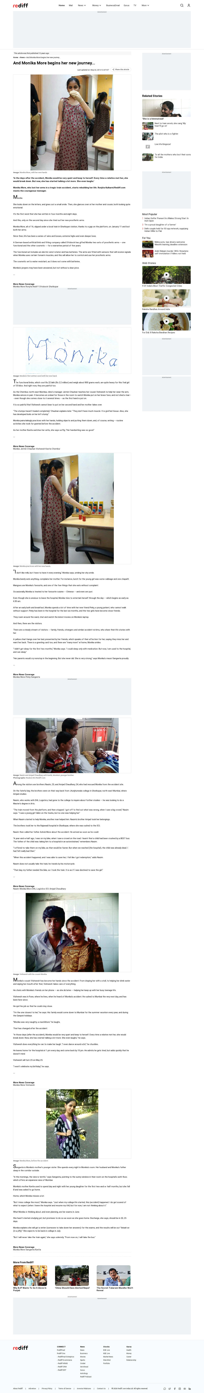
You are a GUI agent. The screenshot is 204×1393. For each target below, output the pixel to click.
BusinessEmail (113, 5)
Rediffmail (61, 1350)
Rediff (35, 286)
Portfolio (106, 1363)
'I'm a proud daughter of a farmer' (160, 224)
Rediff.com (122, 1389)
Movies (83, 1357)
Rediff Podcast (85, 1377)
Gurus (126, 5)
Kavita (48, 449)
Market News (108, 1357)
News (80, 5)
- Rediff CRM (61, 1367)
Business (84, 1353)
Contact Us (101, 1389)
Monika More (19, 286)
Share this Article (122, 70)
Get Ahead (84, 1367)
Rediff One (61, 1353)
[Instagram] (180, 1389)
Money (95, 5)
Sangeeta (35, 677)
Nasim (16, 889)
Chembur (55, 449)
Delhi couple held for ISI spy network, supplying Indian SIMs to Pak (166, 229)
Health (128, 1350)
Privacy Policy (47, 1389)
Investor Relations (84, 1389)
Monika (16, 449)
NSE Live (106, 1353)
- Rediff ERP (61, 1370)
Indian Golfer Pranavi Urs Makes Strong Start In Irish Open (166, 219)
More (144, 5)
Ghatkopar (53, 286)
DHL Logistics (38, 889)
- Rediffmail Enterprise (65, 1357)
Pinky (28, 677)
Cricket (82, 1363)
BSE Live (106, 1350)
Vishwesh (40, 449)
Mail (71, 5)
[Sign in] (189, 5)
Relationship (131, 1360)
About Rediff (18, 1389)
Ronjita (28, 286)
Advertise (32, 1389)
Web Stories (149, 263)
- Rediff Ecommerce (64, 1360)
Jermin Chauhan (28, 449)
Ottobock (43, 286)
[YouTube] (185, 1389)
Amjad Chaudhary (57, 889)
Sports (82, 1360)
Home (62, 5)
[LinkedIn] (190, 1389)
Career (128, 1357)
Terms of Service (64, 1389)
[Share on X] (170, 1389)
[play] (166, 275)
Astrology (84, 1373)
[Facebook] (175, 1389)
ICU (47, 889)
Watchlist (107, 1360)
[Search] (182, 5)
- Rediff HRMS (62, 1363)
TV (135, 5)
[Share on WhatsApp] (165, 1389)
